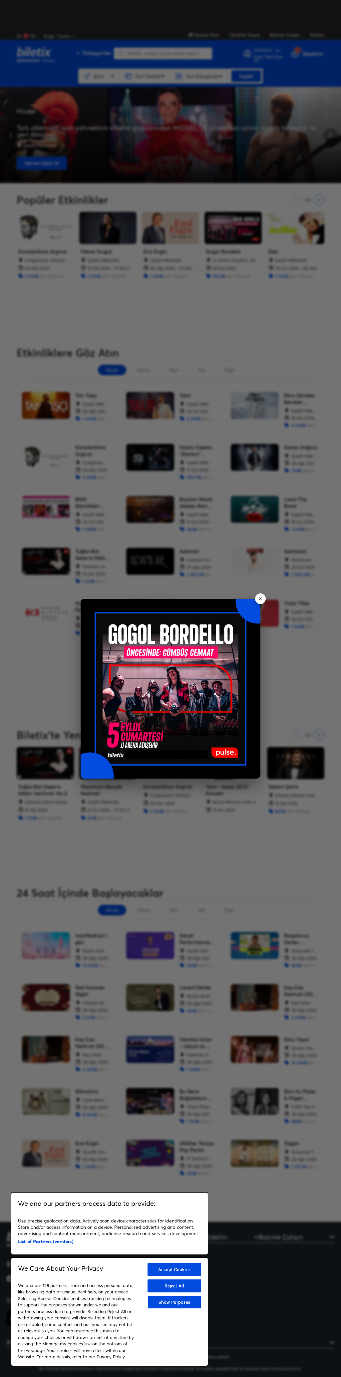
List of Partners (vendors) (45, 1241)
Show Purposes (174, 1302)
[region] (109, 1279)
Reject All (174, 1286)
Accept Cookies (174, 1269)
